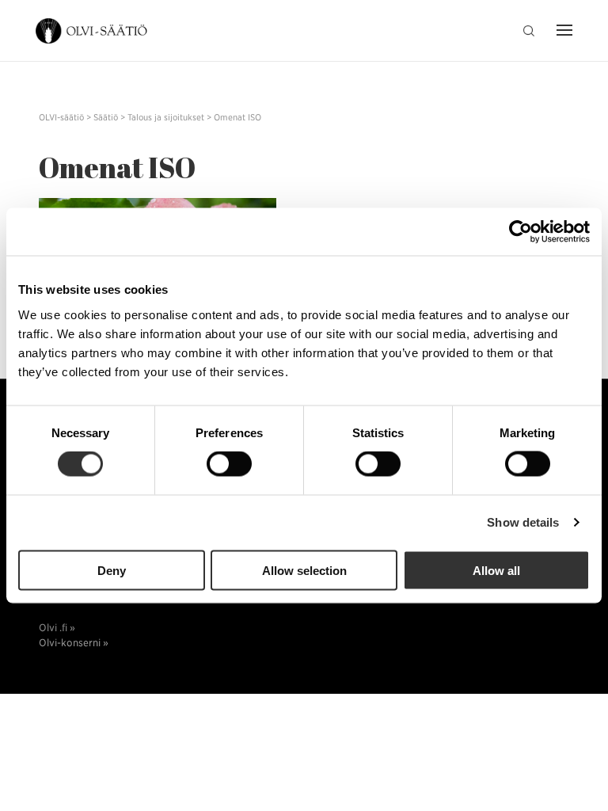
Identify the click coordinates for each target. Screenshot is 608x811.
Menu (560, 32)
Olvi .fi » (57, 628)
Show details (523, 522)
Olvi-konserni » (73, 643)
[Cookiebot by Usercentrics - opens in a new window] (520, 232)
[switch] (229, 464)
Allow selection (304, 570)
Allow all (496, 570)
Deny (111, 570)
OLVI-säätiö (93, 31)
